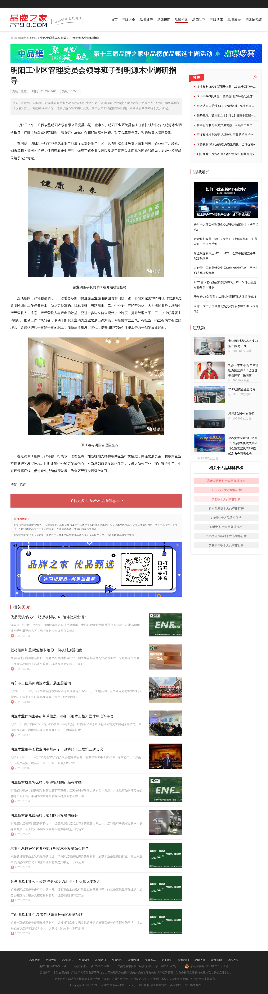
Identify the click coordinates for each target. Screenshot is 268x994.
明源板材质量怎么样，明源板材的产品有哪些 (46, 782)
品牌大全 (128, 20)
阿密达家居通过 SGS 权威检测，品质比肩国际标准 (230, 106)
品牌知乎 (199, 20)
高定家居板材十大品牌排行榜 (226, 480)
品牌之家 (34, 960)
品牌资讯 (181, 20)
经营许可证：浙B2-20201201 (91, 966)
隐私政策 (233, 960)
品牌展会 (234, 20)
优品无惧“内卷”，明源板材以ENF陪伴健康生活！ (49, 617)
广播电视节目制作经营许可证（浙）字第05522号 (147, 966)
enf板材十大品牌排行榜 (226, 517)
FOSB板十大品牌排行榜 (226, 490)
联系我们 (183, 960)
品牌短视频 (253, 20)
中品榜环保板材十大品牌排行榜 (226, 536)
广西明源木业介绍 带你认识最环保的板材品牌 (46, 915)
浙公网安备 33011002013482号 (208, 966)
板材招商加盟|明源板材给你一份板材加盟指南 (46, 650)
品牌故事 (216, 20)
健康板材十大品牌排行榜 (226, 526)
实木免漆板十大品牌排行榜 (226, 508)
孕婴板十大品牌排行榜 (226, 499)
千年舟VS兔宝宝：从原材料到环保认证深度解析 (225, 296)
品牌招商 (163, 20)
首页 (114, 20)
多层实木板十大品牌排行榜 (226, 545)
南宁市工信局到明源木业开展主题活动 (40, 683)
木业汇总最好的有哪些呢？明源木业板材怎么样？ (49, 848)
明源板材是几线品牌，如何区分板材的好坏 (44, 815)
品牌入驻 (200, 960)
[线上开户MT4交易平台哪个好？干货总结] (226, 184)
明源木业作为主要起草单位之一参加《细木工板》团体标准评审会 (62, 716)
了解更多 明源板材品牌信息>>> (96, 501)
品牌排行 (146, 20)
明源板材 (24, 38)
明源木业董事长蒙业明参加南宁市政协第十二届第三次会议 (56, 749)
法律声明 (216, 960)
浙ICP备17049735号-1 (52, 966)
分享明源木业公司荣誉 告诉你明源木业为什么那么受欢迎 (55, 882)
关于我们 (166, 960)
